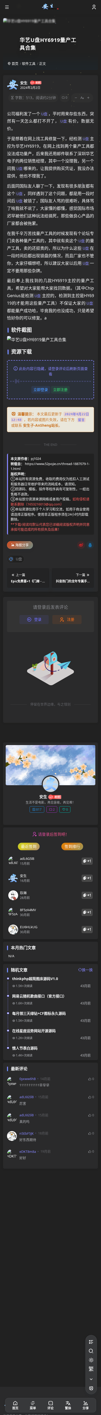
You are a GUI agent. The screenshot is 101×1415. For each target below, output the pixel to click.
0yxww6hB (27, 1079)
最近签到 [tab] (29, 846)
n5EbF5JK (26, 1133)
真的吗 (24, 1121)
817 (38, 809)
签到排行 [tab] (72, 846)
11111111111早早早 (34, 1085)
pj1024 (36, 458)
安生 (23, 82)
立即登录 (40, 389)
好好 (22, 1158)
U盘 (44, 113)
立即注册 (60, 389)
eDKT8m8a (27, 1151)
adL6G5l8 (26, 1097)
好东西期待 (27, 1140)
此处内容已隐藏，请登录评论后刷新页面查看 (53, 371)
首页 (14, 63)
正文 (42, 63)
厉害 (22, 1103)
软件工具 (28, 63)
